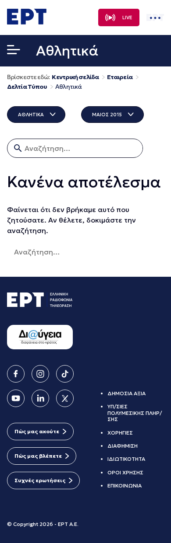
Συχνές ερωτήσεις (39, 480)
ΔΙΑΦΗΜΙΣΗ (122, 445)
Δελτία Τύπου (27, 86)
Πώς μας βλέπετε (38, 455)
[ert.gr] (26, 21)
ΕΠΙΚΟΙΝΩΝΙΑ (124, 485)
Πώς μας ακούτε (36, 431)
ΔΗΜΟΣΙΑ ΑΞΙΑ (126, 393)
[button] (13, 51)
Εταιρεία (119, 77)
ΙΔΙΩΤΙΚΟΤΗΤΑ (126, 459)
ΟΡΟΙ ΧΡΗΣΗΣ (125, 472)
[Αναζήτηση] (119, 252)
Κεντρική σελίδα (75, 77)
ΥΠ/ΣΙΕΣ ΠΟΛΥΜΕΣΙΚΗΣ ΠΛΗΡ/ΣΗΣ (134, 412)
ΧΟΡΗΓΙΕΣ (120, 432)
